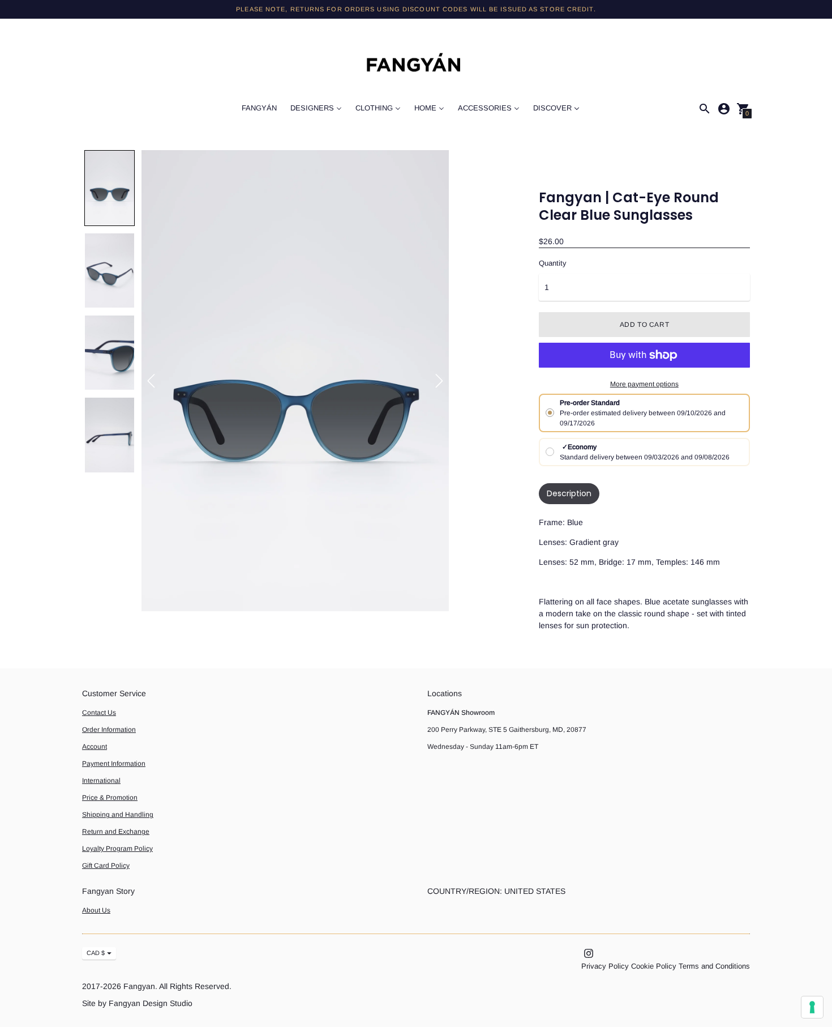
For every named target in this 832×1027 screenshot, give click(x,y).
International (101, 781)
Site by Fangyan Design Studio (137, 1003)
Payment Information (113, 764)
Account (94, 747)
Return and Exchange (115, 832)
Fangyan (139, 986)
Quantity (553, 263)
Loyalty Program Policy (117, 849)
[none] (109, 187)
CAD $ (96, 952)
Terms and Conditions (714, 966)
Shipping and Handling (117, 815)
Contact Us (99, 713)
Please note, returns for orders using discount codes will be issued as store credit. (415, 9)
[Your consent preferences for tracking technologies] (812, 1007)
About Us (96, 910)
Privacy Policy (605, 966)
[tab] (569, 493)
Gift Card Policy (106, 866)
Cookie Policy (653, 966)
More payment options (644, 384)
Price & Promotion (110, 798)
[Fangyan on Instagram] (588, 952)
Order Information (109, 730)
